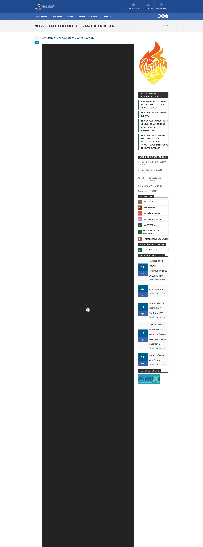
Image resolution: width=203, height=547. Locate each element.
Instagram (159, 16)
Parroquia (148, 8)
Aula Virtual (150, 225)
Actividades (93, 16)
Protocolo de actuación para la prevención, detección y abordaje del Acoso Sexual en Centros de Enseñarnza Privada (154, 141)
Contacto (107, 16)
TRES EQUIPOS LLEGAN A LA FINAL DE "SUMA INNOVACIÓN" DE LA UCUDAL (158, 334)
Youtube (163, 16)
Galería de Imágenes (153, 219)
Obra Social (161, 8)
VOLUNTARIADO (157, 289)
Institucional (42, 16)
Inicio (166, 25)
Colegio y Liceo (133, 8)
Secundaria (80, 16)
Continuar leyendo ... (158, 279)
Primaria (69, 16)
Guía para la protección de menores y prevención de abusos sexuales (153, 105)
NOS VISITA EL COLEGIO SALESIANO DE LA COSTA (68, 38)
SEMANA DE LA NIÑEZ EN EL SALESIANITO (156, 308)
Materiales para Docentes (156, 239)
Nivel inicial (57, 16)
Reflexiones (149, 207)
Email (166, 16)
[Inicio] (44, 6)
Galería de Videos (152, 213)
